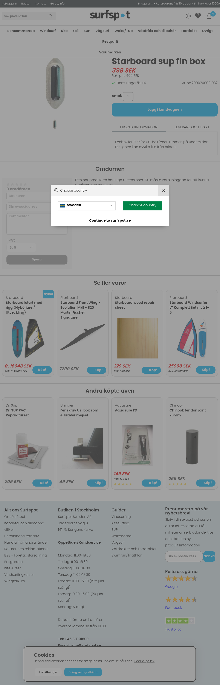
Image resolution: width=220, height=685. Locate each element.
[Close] (163, 190)
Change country (142, 205)
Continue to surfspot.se (110, 220)
